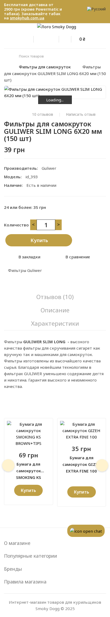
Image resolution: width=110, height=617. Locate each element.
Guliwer (49, 168)
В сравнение (77, 256)
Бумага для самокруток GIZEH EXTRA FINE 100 (81, 461)
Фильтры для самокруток (45, 66)
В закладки (29, 256)
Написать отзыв (81, 114)
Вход (31, 38)
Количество (16, 224)
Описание (55, 310)
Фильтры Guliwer (25, 270)
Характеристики (55, 323)
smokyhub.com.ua (27, 17)
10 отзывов (42, 114)
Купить (39, 240)
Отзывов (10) (55, 297)
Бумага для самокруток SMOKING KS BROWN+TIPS (28, 467)
